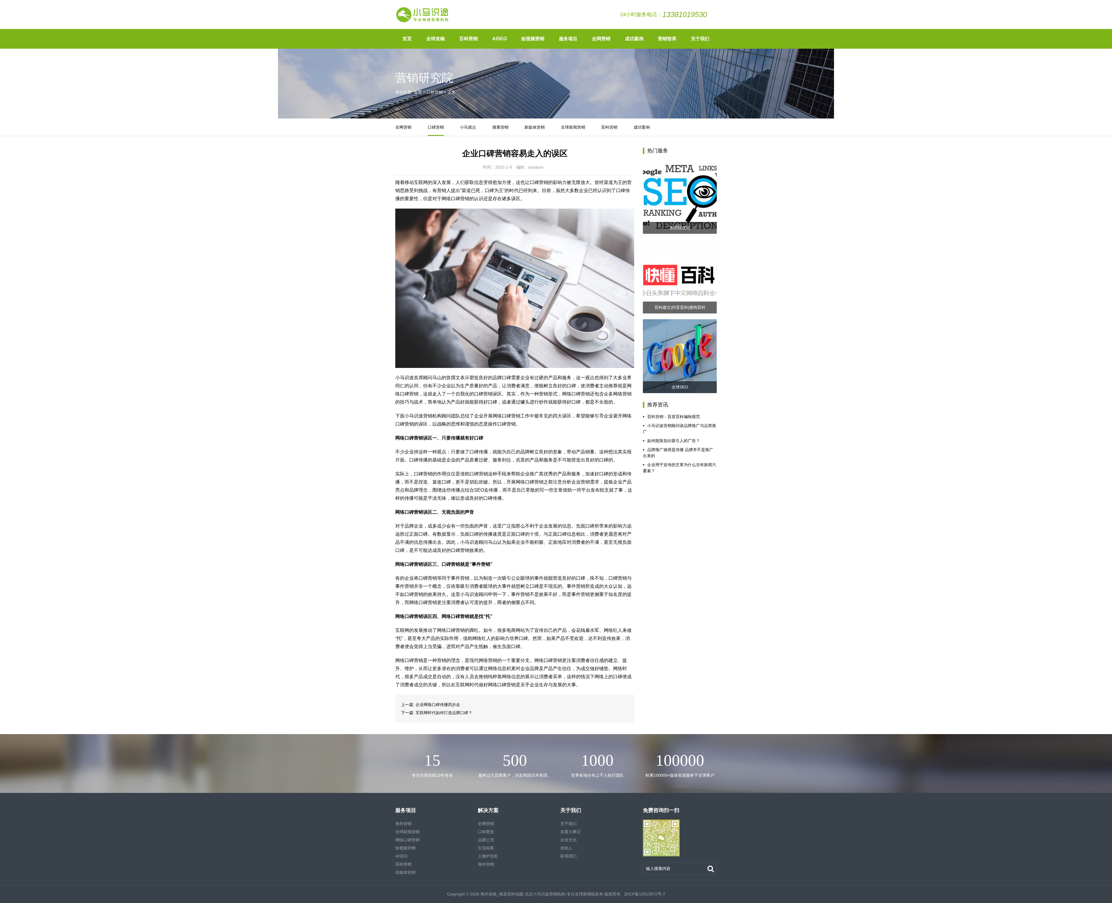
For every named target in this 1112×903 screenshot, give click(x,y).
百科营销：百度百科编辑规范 (673, 416)
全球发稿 (435, 38)
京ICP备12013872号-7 (644, 894)
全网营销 (601, 38)
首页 (407, 38)
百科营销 (468, 38)
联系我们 (568, 856)
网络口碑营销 (407, 840)
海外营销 (403, 823)
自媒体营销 (405, 872)
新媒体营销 (534, 127)
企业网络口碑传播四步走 (438, 704)
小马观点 (468, 127)
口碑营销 (435, 92)
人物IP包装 (488, 856)
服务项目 (568, 38)
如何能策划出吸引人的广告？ (673, 440)
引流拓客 (486, 848)
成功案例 (634, 38)
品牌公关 (486, 840)
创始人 (566, 848)
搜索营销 (500, 127)
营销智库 (667, 38)
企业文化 (568, 840)
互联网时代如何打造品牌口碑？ (444, 712)
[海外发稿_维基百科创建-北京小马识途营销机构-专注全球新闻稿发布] (422, 14)
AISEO (499, 38)
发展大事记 (570, 831)
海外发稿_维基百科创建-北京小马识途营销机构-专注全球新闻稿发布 (541, 894)
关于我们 (700, 38)
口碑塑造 (486, 831)
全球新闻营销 (573, 127)
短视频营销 (532, 38)
